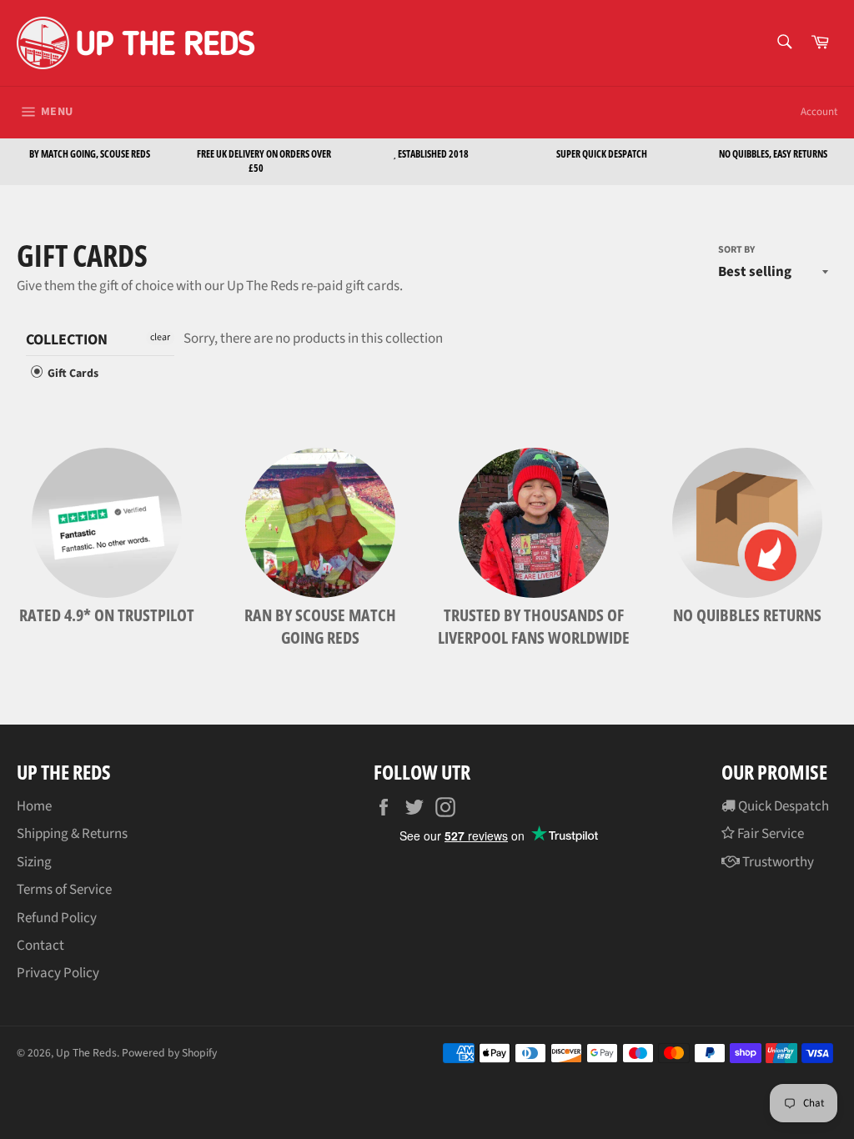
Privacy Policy (58, 973)
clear (160, 337)
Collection (67, 340)
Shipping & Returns (72, 834)
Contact (40, 946)
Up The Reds (86, 1053)
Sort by (736, 250)
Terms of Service (64, 890)
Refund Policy (57, 918)
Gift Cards (71, 373)
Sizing (34, 862)
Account (819, 111)
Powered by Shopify (169, 1053)
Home (34, 806)
